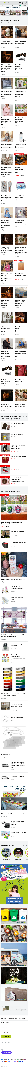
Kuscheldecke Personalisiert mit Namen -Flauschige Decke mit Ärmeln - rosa (6, 121)
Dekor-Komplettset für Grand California (18, 532)
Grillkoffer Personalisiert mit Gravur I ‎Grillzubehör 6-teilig (20, 170)
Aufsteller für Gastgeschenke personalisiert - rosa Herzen (18, 587)
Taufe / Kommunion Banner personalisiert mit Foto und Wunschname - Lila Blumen (13, 635)
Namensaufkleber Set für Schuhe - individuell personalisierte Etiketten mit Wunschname (18, 657)
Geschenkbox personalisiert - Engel (18, 598)
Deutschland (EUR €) (6, 1042)
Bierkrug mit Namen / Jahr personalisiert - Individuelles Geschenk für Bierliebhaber (7, 42)
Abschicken (6, 1036)
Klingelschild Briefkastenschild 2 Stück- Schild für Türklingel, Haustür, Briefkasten (13, 694)
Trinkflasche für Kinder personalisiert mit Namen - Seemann (20, 146)
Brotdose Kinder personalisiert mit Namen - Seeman (19, 195)
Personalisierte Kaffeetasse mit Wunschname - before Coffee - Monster (12, 523)
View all (25, 416)
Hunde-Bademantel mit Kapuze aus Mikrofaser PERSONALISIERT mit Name (20, 354)
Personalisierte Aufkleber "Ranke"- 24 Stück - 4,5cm (17, 716)
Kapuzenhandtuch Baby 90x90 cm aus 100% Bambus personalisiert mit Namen (5, 224)
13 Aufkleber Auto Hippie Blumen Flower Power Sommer (19, 833)
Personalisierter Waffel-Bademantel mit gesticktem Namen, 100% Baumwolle (20, 42)
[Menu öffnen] (2, 2)
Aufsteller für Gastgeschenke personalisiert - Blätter (14, 579)
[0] (25, 3)
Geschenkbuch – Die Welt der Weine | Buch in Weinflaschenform (18, 446)
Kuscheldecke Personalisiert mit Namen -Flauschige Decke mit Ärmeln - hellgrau (6, 197)
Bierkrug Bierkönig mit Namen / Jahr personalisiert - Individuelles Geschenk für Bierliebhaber (21, 250)
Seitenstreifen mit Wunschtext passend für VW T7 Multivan (18, 775)
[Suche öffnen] (20, 3)
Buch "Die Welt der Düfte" (17, 434)
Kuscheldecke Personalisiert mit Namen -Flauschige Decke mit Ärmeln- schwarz (6, 355)
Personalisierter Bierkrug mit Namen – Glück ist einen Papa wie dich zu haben (20, 405)
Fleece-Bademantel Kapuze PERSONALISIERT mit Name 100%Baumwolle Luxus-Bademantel (6, 171)
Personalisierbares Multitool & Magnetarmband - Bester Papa (19, 67)
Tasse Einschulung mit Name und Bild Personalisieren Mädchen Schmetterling (20, 95)
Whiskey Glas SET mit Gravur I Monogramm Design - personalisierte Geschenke (20, 328)
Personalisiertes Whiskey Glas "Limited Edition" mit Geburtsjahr (6, 302)
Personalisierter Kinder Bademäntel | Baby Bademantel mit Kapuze (7, 146)
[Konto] (22, 3)
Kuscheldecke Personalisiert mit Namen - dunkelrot (19, 379)
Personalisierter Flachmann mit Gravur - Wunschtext (20, 275)
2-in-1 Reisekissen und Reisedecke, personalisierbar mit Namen (6, 94)
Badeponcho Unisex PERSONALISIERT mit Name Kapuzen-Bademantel (20, 302)
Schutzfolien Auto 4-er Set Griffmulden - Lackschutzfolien (11, 753)
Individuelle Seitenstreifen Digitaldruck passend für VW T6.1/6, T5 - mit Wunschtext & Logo (18, 764)
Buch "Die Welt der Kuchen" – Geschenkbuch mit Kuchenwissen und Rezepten (18, 479)
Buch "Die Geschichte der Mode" (18, 456)
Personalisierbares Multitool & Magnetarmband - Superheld (5, 380)
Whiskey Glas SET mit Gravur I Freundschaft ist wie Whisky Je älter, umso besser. (6, 249)
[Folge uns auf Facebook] (2, 1050)
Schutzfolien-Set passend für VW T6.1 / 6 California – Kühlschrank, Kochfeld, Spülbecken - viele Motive (13, 812)
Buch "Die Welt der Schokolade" (18, 423)
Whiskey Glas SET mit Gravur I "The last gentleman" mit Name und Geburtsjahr (6, 405)
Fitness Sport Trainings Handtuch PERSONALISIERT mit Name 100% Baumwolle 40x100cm (6, 277)
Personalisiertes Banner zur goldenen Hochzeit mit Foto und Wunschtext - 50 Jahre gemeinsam (18, 705)
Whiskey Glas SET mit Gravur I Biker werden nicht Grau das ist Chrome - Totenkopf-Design (6, 68)
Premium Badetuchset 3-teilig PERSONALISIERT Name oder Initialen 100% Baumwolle (6, 328)
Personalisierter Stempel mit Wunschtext (18, 644)
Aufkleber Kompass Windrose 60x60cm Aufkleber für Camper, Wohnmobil (18, 822)
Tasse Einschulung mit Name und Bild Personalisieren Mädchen (20, 120)
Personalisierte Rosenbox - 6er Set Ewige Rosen (18, 542)
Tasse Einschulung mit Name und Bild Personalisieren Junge (20, 222)
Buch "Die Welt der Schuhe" (17, 467)
